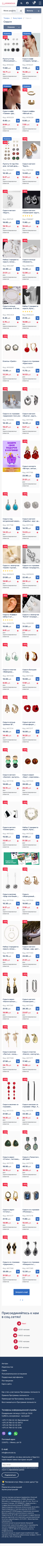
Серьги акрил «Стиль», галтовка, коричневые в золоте (12, 1158)
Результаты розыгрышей (12, 1487)
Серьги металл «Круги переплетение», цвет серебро (9, 211)
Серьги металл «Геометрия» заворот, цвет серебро (9, 828)
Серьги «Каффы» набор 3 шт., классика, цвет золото (10, 616)
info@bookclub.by (9, 1453)
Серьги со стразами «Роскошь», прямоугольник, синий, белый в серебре (30, 1211)
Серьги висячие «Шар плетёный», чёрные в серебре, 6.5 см (10, 895)
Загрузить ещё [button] (21, 1292)
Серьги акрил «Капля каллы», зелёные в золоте (10, 1000)
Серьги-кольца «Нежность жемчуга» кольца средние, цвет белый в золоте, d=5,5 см (31, 261)
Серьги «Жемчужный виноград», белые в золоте (30, 895)
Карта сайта (6, 1384)
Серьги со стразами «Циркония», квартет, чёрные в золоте (11, 1263)
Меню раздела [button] (10, 11)
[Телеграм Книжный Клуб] (10, 1433)
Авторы (5, 1363)
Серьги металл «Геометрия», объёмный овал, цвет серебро (29, 1000)
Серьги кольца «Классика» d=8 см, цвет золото (11, 307)
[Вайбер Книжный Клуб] (4, 1433)
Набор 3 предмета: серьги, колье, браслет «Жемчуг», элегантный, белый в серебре (11, 948)
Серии (4, 1370)
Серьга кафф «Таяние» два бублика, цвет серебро (8, 112)
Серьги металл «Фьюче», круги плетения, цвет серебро (29, 415)
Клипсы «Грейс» (10, 361)
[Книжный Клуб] (8, 3)
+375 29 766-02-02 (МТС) (12, 1423)
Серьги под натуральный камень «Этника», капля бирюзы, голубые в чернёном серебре (11, 520)
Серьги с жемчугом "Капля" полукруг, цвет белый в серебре (30, 616)
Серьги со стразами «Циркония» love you (11, 415)
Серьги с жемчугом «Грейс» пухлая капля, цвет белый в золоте (11, 566)
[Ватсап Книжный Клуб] (16, 1433)
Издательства (7, 1367)
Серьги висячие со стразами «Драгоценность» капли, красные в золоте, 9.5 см (10, 1105)
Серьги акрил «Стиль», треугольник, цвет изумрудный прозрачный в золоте (11, 1211)
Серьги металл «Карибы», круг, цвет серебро (31, 520)
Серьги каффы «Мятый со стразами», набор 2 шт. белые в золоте (30, 112)
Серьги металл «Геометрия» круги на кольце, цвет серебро (30, 211)
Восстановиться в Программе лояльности (19, 1402)
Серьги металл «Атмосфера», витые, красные (29, 723)
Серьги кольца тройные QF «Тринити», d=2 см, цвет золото (11, 723)
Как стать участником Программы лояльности (21, 1392)
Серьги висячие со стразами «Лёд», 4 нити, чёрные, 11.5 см (31, 1105)
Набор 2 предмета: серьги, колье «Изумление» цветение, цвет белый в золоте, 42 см (11, 261)
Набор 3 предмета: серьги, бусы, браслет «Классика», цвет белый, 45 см (31, 307)
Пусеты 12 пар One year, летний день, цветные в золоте (11, 165)
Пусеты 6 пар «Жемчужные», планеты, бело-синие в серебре (10, 60)
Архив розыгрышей (10, 1489)
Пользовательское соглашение (14, 1374)
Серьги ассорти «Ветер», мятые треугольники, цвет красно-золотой (30, 467)
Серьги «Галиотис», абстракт (30, 1158)
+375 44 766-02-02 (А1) (11, 1425)
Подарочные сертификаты (12, 1377)
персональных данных (16, 1470)
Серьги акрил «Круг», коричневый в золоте (30, 776)
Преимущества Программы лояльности (18, 1399)
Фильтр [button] (30, 11)
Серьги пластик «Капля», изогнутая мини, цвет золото (30, 1053)
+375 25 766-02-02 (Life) (12, 1428)
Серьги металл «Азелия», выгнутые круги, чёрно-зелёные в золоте (11, 776)
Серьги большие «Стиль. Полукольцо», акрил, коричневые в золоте (31, 671)
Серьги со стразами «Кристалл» (30, 362)
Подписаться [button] (10, 1475)
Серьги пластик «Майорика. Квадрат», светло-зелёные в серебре (11, 671)
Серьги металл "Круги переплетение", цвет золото (31, 165)
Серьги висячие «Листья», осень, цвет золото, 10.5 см (11, 1053)
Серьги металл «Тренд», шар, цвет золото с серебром (30, 948)
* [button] (18, 73)
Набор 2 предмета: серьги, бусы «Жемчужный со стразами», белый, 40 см (30, 828)
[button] (40, 3)
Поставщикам (7, 1381)
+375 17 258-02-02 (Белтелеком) (15, 1420)
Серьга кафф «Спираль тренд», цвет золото (30, 60)
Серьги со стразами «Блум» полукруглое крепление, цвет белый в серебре (31, 566)
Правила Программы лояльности (15, 1395)
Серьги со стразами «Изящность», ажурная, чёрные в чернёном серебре (30, 1263)
